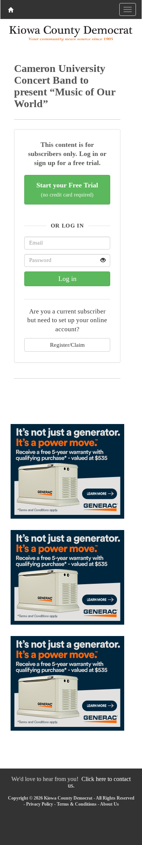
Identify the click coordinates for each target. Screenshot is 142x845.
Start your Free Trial (67, 189)
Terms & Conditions (77, 804)
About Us (109, 804)
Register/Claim (67, 344)
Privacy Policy (39, 804)
